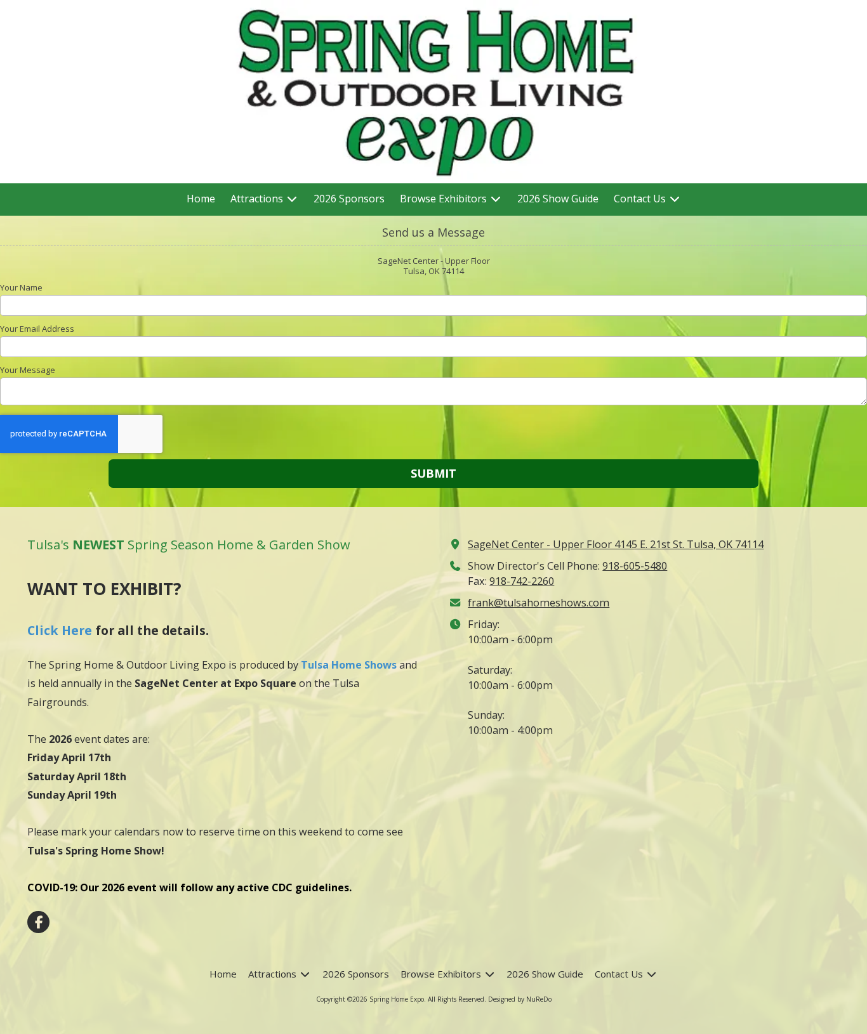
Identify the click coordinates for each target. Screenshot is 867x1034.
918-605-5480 (634, 566)
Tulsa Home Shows (349, 665)
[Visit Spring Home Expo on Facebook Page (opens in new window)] (38, 922)
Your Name (21, 287)
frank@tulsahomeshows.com (538, 603)
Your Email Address (37, 329)
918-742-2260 (521, 581)
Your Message (27, 370)
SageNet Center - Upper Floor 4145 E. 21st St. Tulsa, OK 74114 (616, 544)
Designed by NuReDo (520, 999)
